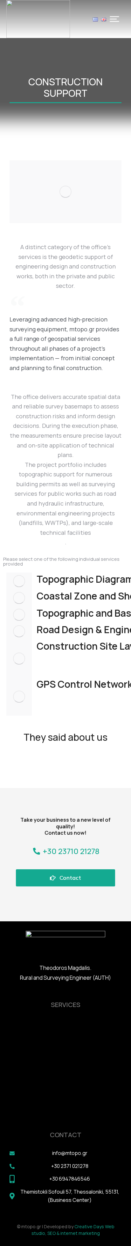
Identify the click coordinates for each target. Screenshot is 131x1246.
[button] (114, 19)
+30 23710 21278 (71, 851)
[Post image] (19, 581)
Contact (70, 877)
